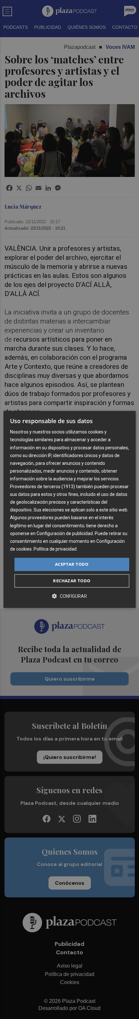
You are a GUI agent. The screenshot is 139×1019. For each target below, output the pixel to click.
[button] (69, 596)
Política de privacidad (55, 549)
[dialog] (70, 509)
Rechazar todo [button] (71, 581)
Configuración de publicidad (65, 533)
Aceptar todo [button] (72, 564)
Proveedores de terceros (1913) (42, 486)
